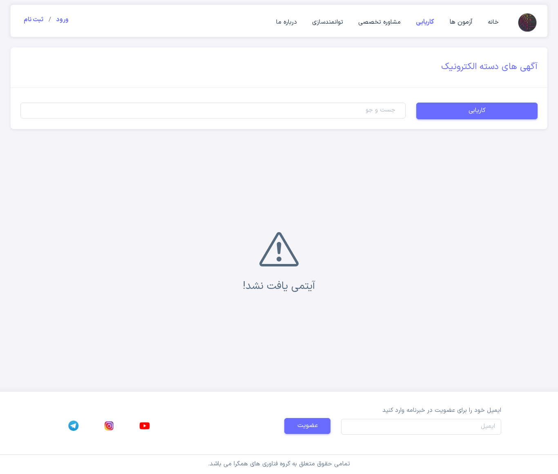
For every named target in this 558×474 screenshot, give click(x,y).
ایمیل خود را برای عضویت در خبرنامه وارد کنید (441, 410)
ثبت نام (33, 20)
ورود (62, 20)
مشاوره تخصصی (379, 22)
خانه (493, 22)
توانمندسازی (327, 22)
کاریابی (425, 22)
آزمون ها (461, 22)
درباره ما (286, 22)
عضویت (307, 425)
